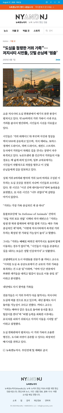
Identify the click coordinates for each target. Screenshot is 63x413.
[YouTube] (59, 2)
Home (5, 41)
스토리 (37, 30)
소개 (14, 400)
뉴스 (6, 30)
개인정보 (37, 400)
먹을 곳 (26, 30)
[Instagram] (47, 2)
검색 (28, 400)
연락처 (47, 400)
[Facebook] (51, 2)
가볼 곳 (15, 30)
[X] (55, 2)
